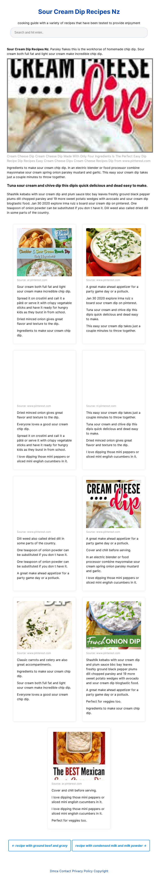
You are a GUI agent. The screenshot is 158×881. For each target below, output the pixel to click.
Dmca (54, 871)
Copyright (101, 871)
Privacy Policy (82, 871)
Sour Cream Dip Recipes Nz (79, 11)
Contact (65, 871)
